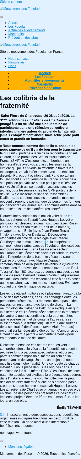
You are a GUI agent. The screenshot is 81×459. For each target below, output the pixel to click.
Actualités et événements (26, 30)
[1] (44, 242)
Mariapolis (16, 34)
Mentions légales (20, 446)
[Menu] (1, 17)
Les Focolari (17, 26)
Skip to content (11, 2)
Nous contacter (19, 58)
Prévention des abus (23, 37)
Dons (12, 66)
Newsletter (16, 62)
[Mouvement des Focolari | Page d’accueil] (20, 9)
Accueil (13, 23)
